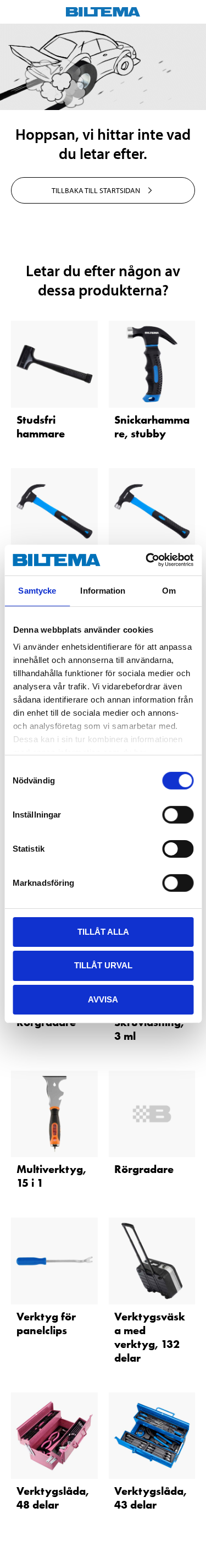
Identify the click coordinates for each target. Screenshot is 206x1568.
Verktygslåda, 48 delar (52, 1498)
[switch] (177, 814)
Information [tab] (102, 590)
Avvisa (103, 999)
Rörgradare (144, 1169)
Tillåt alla (103, 931)
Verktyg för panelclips (46, 1323)
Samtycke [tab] (37, 590)
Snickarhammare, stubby (152, 427)
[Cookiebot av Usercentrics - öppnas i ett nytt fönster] (146, 560)
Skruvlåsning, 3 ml (149, 1029)
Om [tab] (169, 590)
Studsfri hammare (40, 427)
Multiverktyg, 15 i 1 (51, 1176)
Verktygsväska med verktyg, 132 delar (149, 1337)
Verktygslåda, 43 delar (150, 1498)
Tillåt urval (103, 965)
